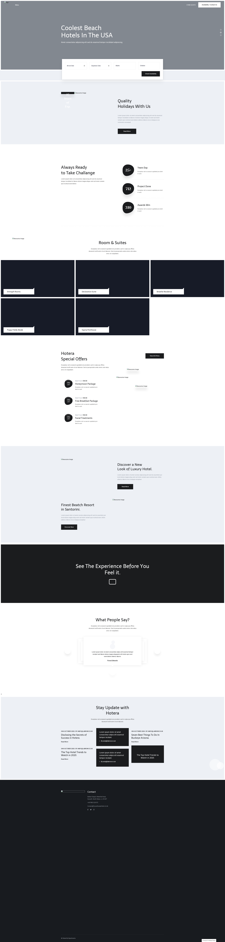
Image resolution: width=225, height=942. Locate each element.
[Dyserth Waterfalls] (6, 2)
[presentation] (68, 651)
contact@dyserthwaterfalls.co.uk (97, 806)
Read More (64, 742)
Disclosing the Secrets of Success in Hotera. (74, 736)
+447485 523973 (92, 802)
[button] (220, 29)
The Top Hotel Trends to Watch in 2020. (73, 753)
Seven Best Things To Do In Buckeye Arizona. (145, 736)
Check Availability (150, 74)
